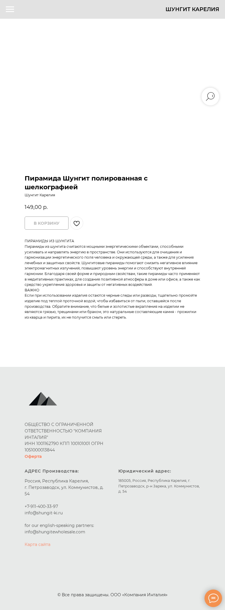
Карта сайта (37, 544)
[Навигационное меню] (10, 9)
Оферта (33, 456)
